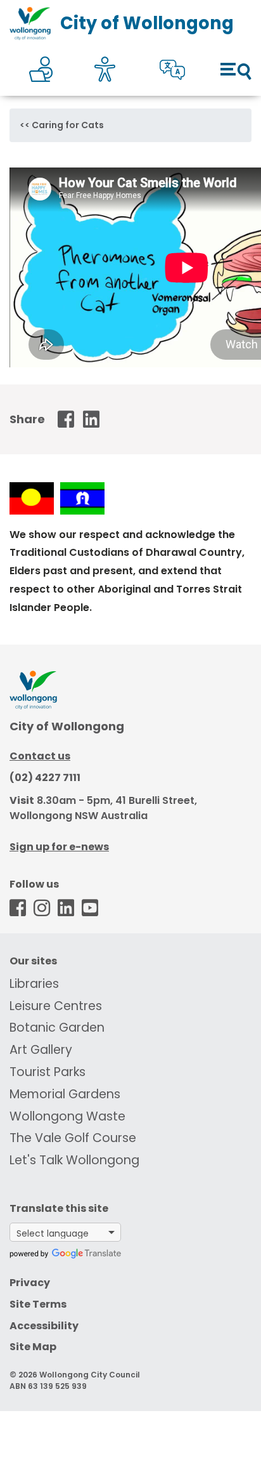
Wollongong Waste (67, 1116)
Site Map (33, 1346)
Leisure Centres (56, 1006)
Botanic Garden (57, 1027)
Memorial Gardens (65, 1094)
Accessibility (44, 1325)
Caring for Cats (68, 125)
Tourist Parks (48, 1072)
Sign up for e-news (59, 846)
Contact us (40, 756)
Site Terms (38, 1304)
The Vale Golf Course (73, 1138)
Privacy (30, 1282)
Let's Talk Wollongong (74, 1160)
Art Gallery (41, 1049)
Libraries (34, 983)
